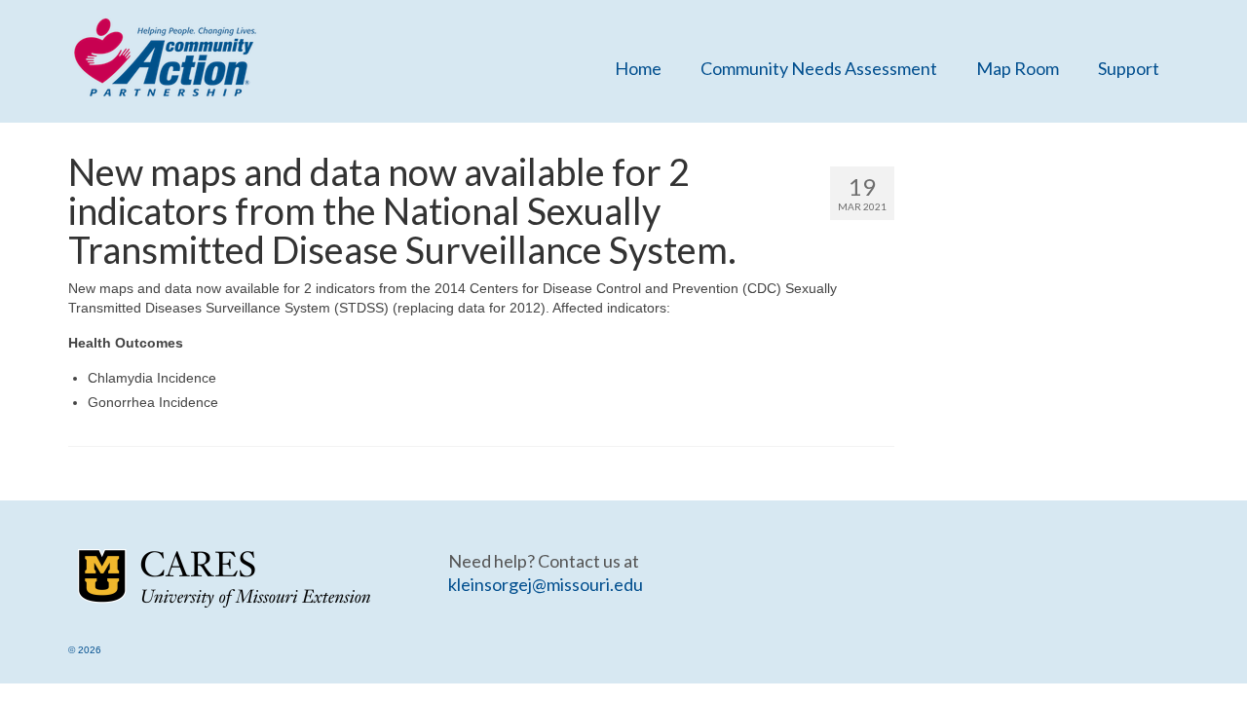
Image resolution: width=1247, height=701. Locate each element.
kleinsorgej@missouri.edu (545, 584)
